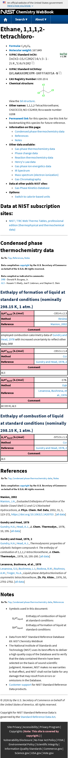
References (21, 136)
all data (60, 514)
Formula (14, 46)
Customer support (20, 684)
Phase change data (26, 153)
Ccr (65, 356)
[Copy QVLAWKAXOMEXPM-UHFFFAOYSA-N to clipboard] (60, 74)
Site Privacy (14, 727)
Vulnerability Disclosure (17, 740)
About (39, 19)
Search (20, 19)
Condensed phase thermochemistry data (39, 131)
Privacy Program (50, 727)
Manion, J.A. (7, 501)
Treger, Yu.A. (14, 573)
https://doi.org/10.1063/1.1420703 (32, 514)
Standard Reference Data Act (37, 717)
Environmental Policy (21, 744)
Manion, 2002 (59, 324)
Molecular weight (20, 50)
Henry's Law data (25, 162)
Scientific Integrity (47, 744)
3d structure (27, 101)
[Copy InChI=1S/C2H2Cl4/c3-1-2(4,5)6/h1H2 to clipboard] (32, 64)
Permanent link (19, 118)
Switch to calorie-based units (32, 196)
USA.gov (36, 753)
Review (62, 318)
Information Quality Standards (23, 748)
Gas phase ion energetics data (33, 166)
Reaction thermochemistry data (34, 157)
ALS (3, 283)
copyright (25, 265)
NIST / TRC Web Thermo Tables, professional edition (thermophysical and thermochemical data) (36, 225)
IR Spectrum (22, 170)
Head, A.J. (23, 526)
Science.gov (22, 753)
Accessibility (30, 727)
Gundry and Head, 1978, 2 (51, 362)
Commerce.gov (53, 748)
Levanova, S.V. (8, 568)
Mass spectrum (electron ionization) (37, 175)
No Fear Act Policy (45, 740)
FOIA (60, 740)
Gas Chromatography (28, 179)
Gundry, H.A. (7, 526)
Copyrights (15, 731)
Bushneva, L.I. (27, 568)
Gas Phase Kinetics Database (32, 188)
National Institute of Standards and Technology (8, 12)
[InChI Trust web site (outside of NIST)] (63, 57)
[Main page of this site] (5, 19)
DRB (3, 279)
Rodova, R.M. (45, 568)
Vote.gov (48, 753)
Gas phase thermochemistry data (35, 149)
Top (10, 257)
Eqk (64, 385)
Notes (18, 140)
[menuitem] (5, 19)
